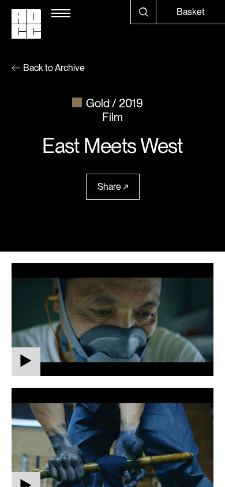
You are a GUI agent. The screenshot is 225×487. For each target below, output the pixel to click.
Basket (191, 11)
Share (109, 186)
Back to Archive (54, 67)
